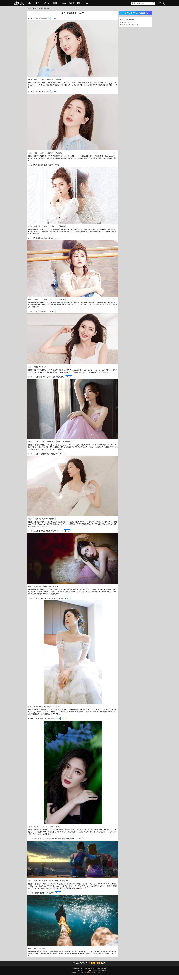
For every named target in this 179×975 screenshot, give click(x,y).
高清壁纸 (59, 79)
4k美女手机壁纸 (55, 826)
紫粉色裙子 (50, 442)
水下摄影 (43, 948)
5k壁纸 (63, 3)
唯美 (58, 442)
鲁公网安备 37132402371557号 (98, 972)
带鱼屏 (79, 3)
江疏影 (42, 79)
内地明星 (37, 226)
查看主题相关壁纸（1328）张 (135, 13)
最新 (30, 3)
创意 (35, 948)
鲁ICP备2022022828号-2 (79, 972)
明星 (35, 79)
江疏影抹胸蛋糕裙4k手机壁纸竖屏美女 (46, 706)
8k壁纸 (71, 3)
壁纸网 (19, 3)
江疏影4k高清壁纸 (40, 367)
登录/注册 (161, 3)
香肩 (42, 442)
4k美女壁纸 (67, 442)
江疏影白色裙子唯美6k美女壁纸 (44, 519)
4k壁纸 (54, 3)
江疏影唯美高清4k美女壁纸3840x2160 (46, 586)
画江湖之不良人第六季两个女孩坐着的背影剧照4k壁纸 (51, 881)
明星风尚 (50, 79)
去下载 (53, 18)
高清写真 (44, 826)
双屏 (88, 3)
